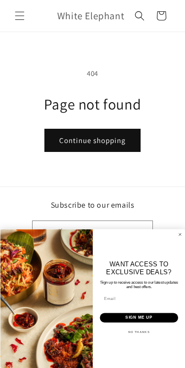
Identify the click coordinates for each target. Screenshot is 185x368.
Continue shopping (92, 140)
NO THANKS (138, 331)
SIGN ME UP (138, 318)
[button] (20, 16)
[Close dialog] (180, 235)
